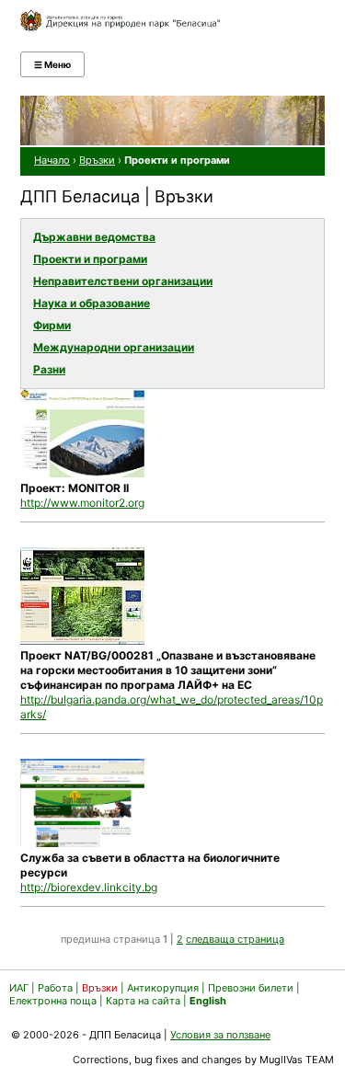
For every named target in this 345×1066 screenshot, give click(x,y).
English (208, 1000)
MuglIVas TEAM (296, 1059)
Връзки (97, 160)
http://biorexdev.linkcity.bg (88, 887)
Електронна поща (54, 1000)
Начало (52, 160)
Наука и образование (91, 303)
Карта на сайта (143, 1000)
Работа (55, 987)
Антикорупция (163, 987)
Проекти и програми (90, 259)
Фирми (52, 325)
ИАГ (19, 987)
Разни (49, 369)
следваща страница (235, 939)
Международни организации (113, 347)
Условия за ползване (220, 1034)
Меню (52, 64)
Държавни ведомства (94, 237)
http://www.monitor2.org (82, 503)
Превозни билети (250, 987)
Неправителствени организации (123, 281)
